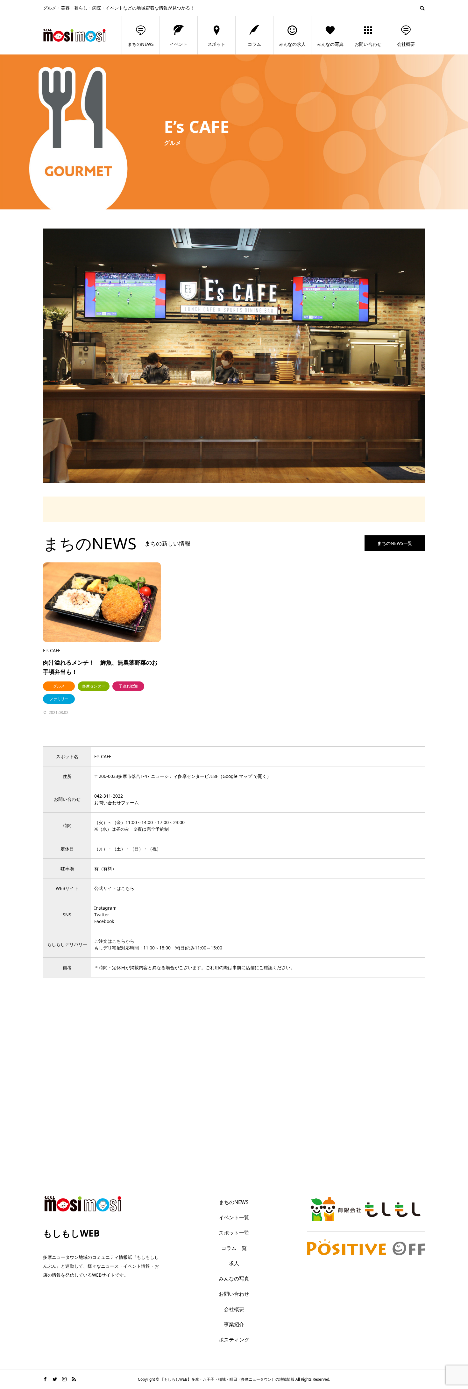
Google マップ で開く (245, 776)
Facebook (104, 921)
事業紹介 (234, 1324)
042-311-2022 (108, 796)
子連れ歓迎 (128, 686)
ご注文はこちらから (114, 941)
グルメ (59, 686)
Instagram (105, 908)
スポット (216, 44)
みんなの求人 (292, 44)
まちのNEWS (141, 44)
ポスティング (234, 1339)
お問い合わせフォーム (116, 803)
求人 (234, 1263)
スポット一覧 (234, 1232)
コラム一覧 (234, 1248)
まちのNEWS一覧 (394, 543)
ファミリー (58, 699)
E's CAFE (51, 650)
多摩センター (93, 686)
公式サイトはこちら (114, 888)
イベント (179, 44)
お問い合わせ (368, 44)
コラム (254, 44)
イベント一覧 (234, 1217)
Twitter (101, 915)
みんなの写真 (330, 44)
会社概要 (406, 44)
